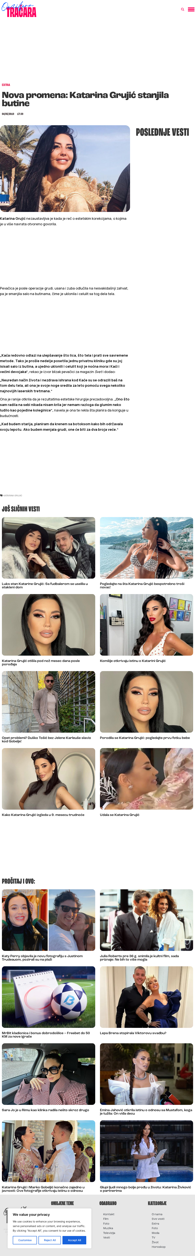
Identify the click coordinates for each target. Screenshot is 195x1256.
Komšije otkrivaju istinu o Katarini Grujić (133, 661)
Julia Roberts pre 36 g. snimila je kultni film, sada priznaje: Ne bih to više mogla (139, 958)
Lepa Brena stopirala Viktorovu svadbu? (133, 1033)
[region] (49, 1228)
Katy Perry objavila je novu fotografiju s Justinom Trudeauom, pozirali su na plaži (42, 958)
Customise (25, 1240)
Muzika (108, 1228)
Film (106, 1219)
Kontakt (108, 1214)
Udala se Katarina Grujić (119, 815)
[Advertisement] (97, 52)
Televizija (109, 1233)
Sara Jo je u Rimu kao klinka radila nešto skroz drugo (45, 1110)
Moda (155, 1233)
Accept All (74, 1240)
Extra (155, 1223)
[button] (182, 9)
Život (155, 1242)
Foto (106, 1223)
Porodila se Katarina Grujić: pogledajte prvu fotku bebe (145, 738)
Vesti (106, 1237)
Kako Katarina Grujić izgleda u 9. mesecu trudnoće (43, 815)
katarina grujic (13, 495)
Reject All (50, 1240)
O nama (157, 1214)
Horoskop (159, 1247)
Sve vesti (158, 1219)
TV (153, 1237)
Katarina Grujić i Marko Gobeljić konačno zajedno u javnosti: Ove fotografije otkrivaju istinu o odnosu (43, 1189)
